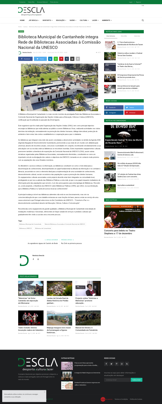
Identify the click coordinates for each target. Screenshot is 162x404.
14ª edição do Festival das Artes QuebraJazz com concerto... (129, 175)
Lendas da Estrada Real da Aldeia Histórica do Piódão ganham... (57, 300)
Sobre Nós (31, 2)
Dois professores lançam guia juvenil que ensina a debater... (128, 87)
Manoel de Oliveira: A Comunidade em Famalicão (86, 329)
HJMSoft (50, 399)
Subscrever (136, 380)
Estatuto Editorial (42, 2)
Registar (138, 2)
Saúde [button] (72, 20)
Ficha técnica (54, 2)
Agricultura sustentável (125, 185)
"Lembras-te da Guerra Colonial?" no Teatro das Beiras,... (129, 65)
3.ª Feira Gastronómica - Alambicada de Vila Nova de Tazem (130, 43)
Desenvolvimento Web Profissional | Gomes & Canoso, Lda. (130, 154)
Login (130, 2)
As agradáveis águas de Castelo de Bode (43, 243)
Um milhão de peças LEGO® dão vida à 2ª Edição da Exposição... (129, 165)
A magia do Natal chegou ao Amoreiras (87, 373)
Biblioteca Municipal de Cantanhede (30, 224)
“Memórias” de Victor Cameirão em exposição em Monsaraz (28, 300)
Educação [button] (60, 20)
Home (22, 20)
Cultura (25, 26)
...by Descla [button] (33, 20)
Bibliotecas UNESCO (25, 228)
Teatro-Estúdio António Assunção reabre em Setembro (30, 329)
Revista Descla (27, 52)
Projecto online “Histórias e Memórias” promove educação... (86, 300)
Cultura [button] (84, 20)
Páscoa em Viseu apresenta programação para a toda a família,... (86, 364)
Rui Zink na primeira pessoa (71, 243)
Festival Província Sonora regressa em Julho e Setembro (87, 384)
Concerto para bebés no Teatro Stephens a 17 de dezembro (119, 232)
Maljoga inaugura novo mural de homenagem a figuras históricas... (59, 330)
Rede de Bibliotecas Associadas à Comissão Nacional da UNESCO (65, 224)
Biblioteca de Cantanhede (43, 228)
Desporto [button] (47, 20)
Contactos (22, 2)
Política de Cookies (136, 399)
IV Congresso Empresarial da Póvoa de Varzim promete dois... (130, 76)
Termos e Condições (121, 399)
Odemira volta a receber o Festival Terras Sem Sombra (129, 54)
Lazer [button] (94, 20)
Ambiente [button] (106, 20)
